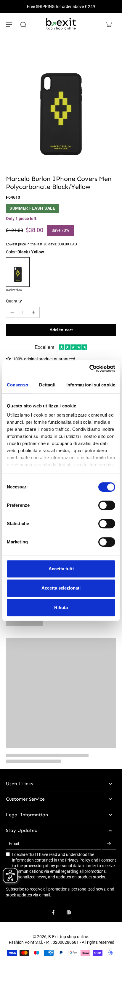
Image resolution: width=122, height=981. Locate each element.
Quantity (14, 301)
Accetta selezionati (61, 587)
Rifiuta (61, 607)
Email (14, 843)
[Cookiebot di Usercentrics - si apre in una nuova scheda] (89, 368)
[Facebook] (53, 912)
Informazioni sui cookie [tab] (90, 384)
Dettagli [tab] (47, 384)
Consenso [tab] (17, 384)
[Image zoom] (61, 101)
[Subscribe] (109, 843)
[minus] (12, 312)
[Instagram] (68, 912)
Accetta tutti (61, 568)
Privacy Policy (77, 860)
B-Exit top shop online (68, 936)
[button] (61, 330)
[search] (23, 24)
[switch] (106, 505)
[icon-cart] (108, 24)
